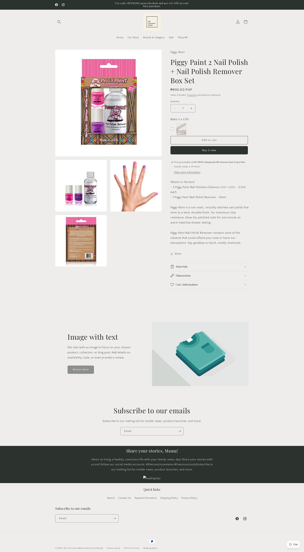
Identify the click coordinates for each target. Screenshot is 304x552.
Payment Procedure (146, 498)
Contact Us (124, 498)
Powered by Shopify (93, 548)
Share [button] (178, 253)
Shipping (191, 95)
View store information (187, 172)
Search (111, 498)
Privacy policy (113, 548)
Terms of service (132, 548)
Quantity (174, 101)
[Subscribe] (179, 431)
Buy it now (209, 150)
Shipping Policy (169, 498)
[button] (59, 22)
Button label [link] (81, 369)
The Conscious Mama (74, 548)
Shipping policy (150, 548)
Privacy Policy (189, 498)
